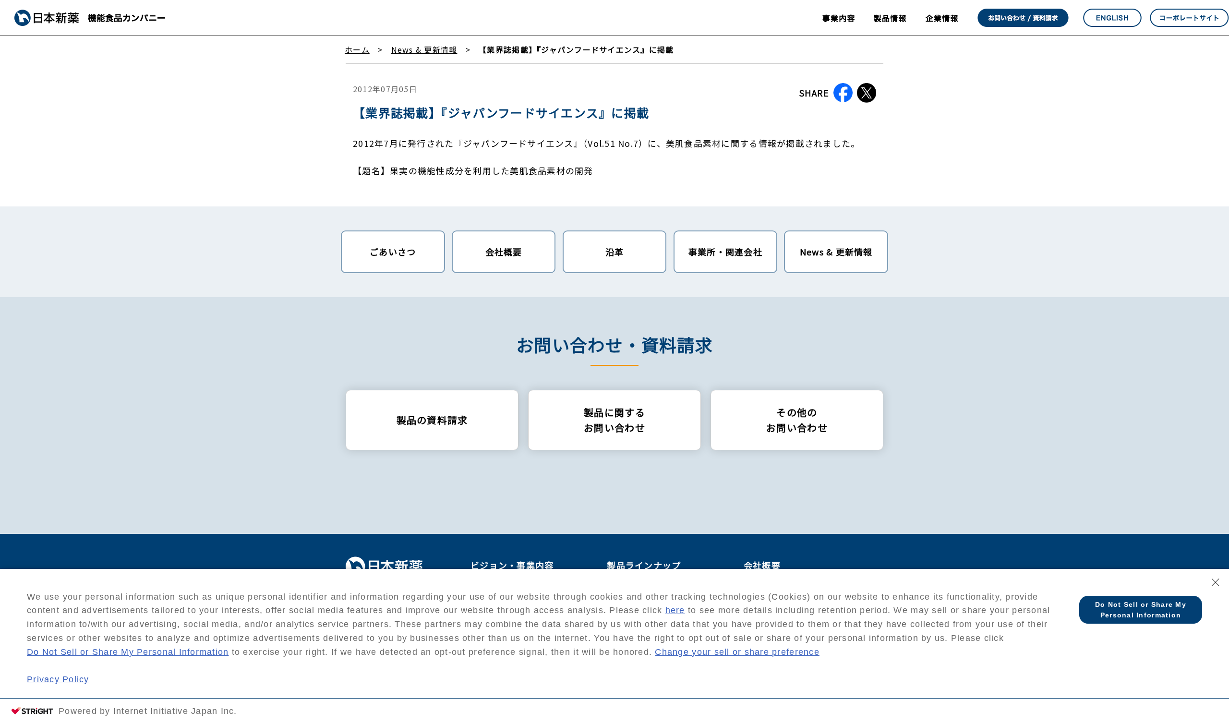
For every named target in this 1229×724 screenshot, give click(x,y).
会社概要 (503, 251)
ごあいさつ (393, 251)
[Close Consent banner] (1215, 582)
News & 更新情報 (424, 49)
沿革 (614, 251)
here (675, 610)
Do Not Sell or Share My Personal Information (128, 652)
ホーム (357, 49)
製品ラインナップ (644, 565)
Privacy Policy (58, 679)
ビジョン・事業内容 (512, 565)
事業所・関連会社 (725, 251)
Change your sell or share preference (737, 652)
